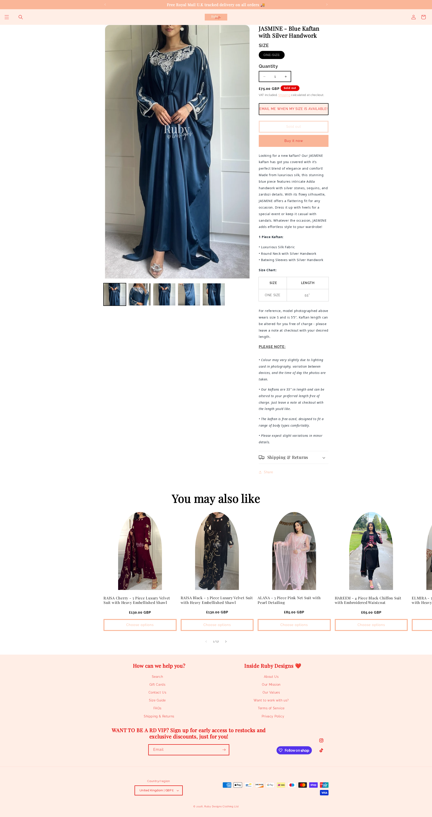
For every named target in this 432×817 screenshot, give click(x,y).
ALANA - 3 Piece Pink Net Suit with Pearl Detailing (289, 599)
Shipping (284, 95)
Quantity (268, 66)
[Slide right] (226, 641)
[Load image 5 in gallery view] (213, 294)
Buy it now (293, 141)
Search (157, 676)
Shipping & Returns (159, 716)
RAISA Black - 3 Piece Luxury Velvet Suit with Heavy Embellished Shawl (217, 599)
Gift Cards (157, 684)
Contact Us (157, 692)
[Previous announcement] (105, 4)
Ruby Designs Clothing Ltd (221, 806)
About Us (271, 676)
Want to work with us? (271, 700)
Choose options (140, 625)
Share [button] (268, 472)
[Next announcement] (327, 4)
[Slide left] (206, 641)
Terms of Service (271, 708)
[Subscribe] (224, 749)
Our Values (271, 692)
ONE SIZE (274, 56)
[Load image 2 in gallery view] (139, 294)
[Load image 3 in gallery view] (164, 294)
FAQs (157, 708)
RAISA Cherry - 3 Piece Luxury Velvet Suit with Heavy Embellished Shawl (137, 600)
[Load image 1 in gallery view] (115, 294)
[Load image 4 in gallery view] (189, 294)
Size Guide (157, 700)
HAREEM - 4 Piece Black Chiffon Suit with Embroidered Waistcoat (368, 600)
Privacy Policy (273, 716)
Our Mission (271, 684)
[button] (7, 17)
